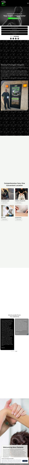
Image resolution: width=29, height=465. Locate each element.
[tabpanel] (7, 325)
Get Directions (14, 29)
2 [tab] (12, 351)
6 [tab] (17, 351)
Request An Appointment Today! (14, 18)
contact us (18, 78)
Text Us (22, 464)
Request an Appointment (14, 31)
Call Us (8, 464)
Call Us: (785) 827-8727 (14, 27)
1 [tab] (11, 351)
